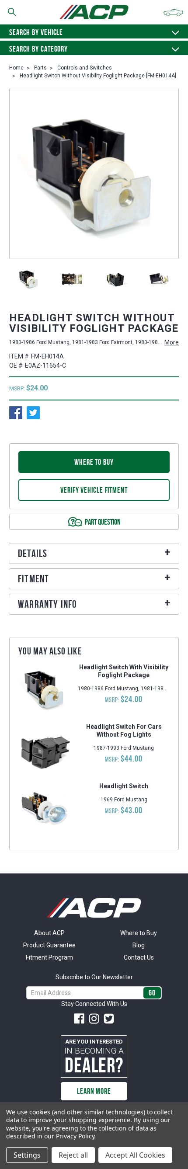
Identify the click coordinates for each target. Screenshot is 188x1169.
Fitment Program (49, 957)
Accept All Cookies (135, 1155)
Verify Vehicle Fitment (94, 490)
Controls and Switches (84, 68)
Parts (40, 68)
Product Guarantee (49, 945)
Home (16, 68)
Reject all (73, 1155)
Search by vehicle (36, 32)
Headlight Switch (123, 786)
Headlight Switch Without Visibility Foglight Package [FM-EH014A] (98, 76)
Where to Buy (138, 932)
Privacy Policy (75, 1136)
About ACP (49, 932)
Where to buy (94, 462)
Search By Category (38, 49)
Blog (138, 945)
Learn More (94, 1091)
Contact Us (139, 957)
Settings (27, 1155)
